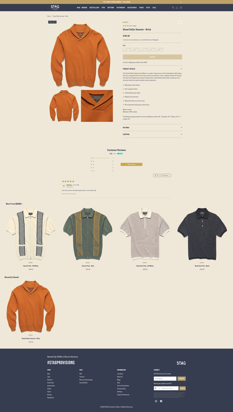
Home (49, 16)
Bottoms (50, 380)
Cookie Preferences (123, 395)
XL (151, 50)
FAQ (80, 374)
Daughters (50, 398)
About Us (120, 377)
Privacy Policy (121, 389)
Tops (48, 377)
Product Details (129, 69)
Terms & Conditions (123, 386)
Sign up (182, 388)
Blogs (119, 380)
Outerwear (50, 383)
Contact (81, 377)
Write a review (131, 164)
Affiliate (119, 392)
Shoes (49, 389)
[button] (181, 2)
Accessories (51, 386)
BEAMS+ (126, 22)
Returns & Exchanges (86, 380)
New (48, 374)
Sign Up (181, 378)
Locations (120, 374)
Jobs (118, 383)
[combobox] (157, 388)
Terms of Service (176, 397)
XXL (159, 50)
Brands (49, 395)
